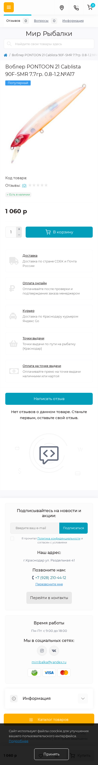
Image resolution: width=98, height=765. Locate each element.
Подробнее (18, 741)
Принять (51, 754)
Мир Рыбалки (49, 34)
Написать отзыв (49, 398)
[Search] (9, 44)
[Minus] (19, 235)
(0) (24, 185)
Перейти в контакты (49, 598)
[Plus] (19, 229)
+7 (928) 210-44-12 (50, 578)
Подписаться (73, 528)
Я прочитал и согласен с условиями (52, 540)
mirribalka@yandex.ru (49, 662)
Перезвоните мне (49, 584)
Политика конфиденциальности (58, 538)
